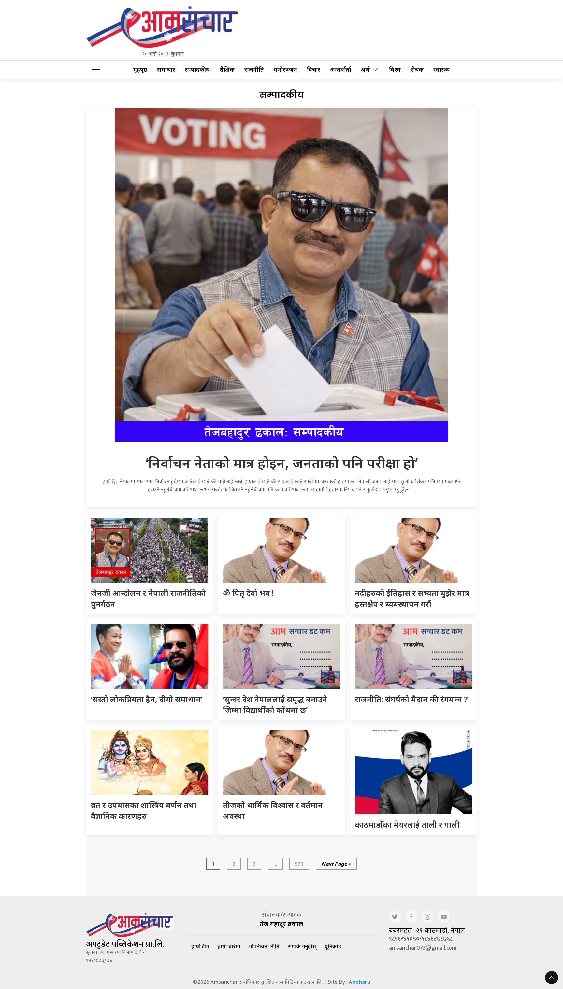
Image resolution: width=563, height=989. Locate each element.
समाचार (166, 69)
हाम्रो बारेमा (229, 946)
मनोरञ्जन (285, 69)
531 (299, 863)
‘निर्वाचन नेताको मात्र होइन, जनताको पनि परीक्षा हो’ (282, 462)
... (275, 863)
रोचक (417, 69)
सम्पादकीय (197, 69)
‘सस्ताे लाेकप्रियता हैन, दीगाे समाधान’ (146, 699)
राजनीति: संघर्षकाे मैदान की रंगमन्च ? (411, 699)
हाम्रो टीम (200, 946)
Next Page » (336, 863)
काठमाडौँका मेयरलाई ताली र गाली (407, 824)
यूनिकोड (333, 946)
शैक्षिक (227, 69)
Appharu (359, 981)
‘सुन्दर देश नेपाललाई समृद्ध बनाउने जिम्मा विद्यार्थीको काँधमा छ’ (275, 705)
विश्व (395, 69)
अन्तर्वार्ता (340, 69)
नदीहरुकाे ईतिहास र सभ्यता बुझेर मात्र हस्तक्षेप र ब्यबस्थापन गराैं (412, 598)
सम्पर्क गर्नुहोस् (302, 946)
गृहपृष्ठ (140, 69)
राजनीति (254, 69)
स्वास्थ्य (441, 69)
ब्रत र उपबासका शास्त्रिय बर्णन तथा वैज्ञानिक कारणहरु (143, 810)
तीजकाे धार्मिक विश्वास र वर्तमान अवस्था (273, 810)
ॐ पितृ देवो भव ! (248, 592)
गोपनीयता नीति (264, 946)
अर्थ (365, 69)
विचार (313, 69)
